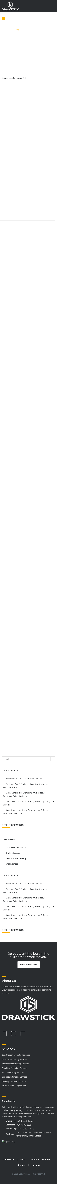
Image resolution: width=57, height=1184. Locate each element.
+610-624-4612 (26, 1128)
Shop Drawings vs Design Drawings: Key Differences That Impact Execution (27, 812)
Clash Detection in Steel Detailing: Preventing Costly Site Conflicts (28, 803)
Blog (22, 1159)
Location (36, 1165)
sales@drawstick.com (24, 1121)
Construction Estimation (16, 847)
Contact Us (8, 1159)
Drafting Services (13, 853)
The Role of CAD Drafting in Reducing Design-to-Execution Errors (25, 786)
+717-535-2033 (24, 1124)
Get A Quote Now (28, 964)
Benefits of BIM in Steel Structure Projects (24, 778)
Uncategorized (12, 864)
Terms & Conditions (40, 1159)
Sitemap (21, 1165)
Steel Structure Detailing (16, 858)
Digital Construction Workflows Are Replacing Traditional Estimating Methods (23, 794)
